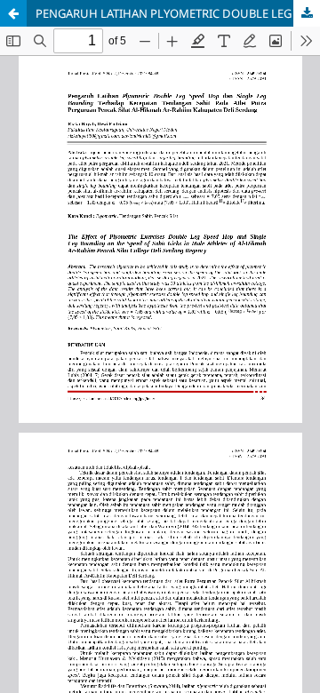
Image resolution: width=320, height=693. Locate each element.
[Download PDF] (306, 13)
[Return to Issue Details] (13, 13)
